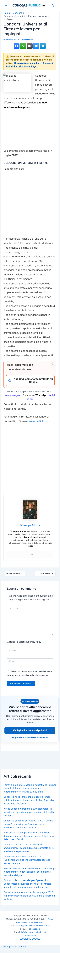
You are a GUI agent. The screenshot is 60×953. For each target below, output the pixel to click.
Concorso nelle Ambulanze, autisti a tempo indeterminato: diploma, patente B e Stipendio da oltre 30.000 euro (28, 800)
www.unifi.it (36, 421)
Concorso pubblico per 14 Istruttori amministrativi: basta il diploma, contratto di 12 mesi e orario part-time (28, 848)
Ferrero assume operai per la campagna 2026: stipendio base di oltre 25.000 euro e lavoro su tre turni (29, 895)
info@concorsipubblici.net (33, 932)
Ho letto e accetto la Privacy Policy (25, 642)
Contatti (40, 922)
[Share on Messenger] (36, 46)
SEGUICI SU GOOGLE (30, 939)
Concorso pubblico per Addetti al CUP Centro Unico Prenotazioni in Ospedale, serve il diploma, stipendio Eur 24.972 (28, 824)
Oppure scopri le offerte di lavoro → (30, 737)
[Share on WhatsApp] (23, 46)
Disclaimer (21, 922)
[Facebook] (28, 554)
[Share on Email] (30, 46)
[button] (53, 5)
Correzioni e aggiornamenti (21, 925)
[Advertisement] (30, 130)
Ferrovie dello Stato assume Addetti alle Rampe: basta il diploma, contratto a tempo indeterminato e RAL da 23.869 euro (29, 788)
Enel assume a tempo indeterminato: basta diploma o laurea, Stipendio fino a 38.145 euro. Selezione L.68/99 (28, 836)
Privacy (51, 919)
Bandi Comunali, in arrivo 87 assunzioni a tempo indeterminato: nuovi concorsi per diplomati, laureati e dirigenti (29, 872)
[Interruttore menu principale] (6, 5)
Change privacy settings (13, 946)
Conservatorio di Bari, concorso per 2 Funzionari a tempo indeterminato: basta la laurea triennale (26, 860)
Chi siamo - (32, 922)
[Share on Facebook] (16, 46)
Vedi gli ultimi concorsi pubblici (30, 730)
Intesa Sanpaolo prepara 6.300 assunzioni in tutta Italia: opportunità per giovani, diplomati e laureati (29, 812)
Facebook (35, 929)
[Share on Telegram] (43, 46)
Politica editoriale (43, 925)
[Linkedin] (32, 554)
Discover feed (30, 935)
